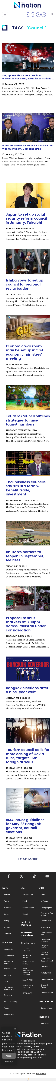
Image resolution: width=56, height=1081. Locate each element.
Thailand (44, 1016)
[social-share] (28, 14)
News (5, 888)
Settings (9, 1061)
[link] (28, 72)
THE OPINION (46, 1001)
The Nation (41, 1073)
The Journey (28, 943)
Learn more (8, 1050)
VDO (41, 888)
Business (7, 942)
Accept (9, 1055)
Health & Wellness (26, 923)
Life (23, 888)
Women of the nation (27, 934)
